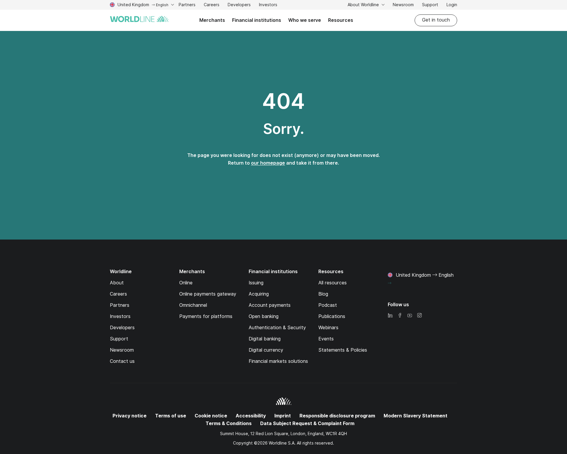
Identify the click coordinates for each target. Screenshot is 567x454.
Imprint (282, 416)
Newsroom (403, 4)
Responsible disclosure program (337, 416)
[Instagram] (419, 316)
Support (430, 5)
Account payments (270, 305)
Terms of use (170, 416)
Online (186, 283)
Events (326, 339)
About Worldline (364, 4)
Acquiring (259, 294)
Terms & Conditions (229, 423)
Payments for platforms (205, 316)
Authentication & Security (277, 327)
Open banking (263, 316)
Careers (211, 5)
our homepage (268, 163)
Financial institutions (256, 20)
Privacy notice (129, 416)
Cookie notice (211, 416)
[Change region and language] (389, 283)
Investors (268, 5)
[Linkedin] (390, 316)
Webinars (328, 327)
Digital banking (265, 339)
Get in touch (436, 20)
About (117, 283)
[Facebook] (399, 316)
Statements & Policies (342, 350)
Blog (323, 294)
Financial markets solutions (278, 361)
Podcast (327, 305)
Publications (331, 316)
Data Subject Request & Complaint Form (307, 423)
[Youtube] (409, 316)
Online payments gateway (207, 294)
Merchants (212, 20)
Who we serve (304, 20)
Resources (340, 20)
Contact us (122, 361)
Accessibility (251, 416)
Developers (239, 5)
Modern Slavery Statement (415, 416)
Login (452, 4)
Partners (187, 4)
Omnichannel (193, 305)
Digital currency (266, 350)
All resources (332, 283)
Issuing (256, 283)
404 (283, 101)
